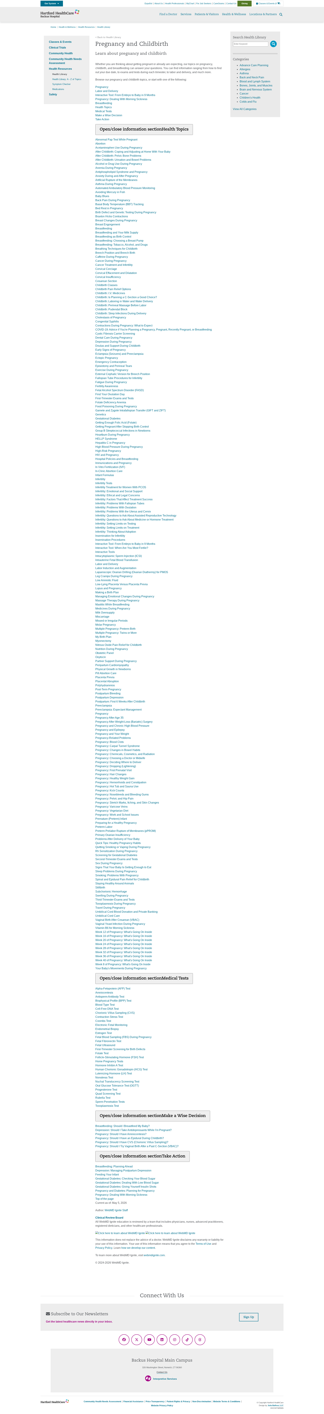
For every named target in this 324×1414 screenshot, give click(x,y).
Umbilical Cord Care (107, 915)
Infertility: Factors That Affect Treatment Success (124, 499)
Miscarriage (102, 616)
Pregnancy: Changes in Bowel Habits (117, 750)
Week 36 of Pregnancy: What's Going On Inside (123, 956)
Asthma (244, 73)
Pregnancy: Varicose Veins (111, 806)
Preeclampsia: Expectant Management (118, 709)
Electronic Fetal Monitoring (111, 1025)
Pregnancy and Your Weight (112, 733)
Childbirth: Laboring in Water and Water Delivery (124, 301)
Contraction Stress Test (109, 1016)
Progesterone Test (106, 1089)
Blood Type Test (105, 1004)
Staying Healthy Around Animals (114, 883)
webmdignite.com (154, 1255)
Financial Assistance (133, 1401)
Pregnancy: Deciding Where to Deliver (118, 762)
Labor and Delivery (106, 91)
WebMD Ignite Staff (116, 1210)
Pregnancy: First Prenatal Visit (113, 770)
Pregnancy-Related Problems (113, 737)
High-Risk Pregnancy (108, 450)
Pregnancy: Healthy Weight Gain (114, 778)
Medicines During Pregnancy (112, 608)
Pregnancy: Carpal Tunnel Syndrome (117, 746)
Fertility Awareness (106, 386)
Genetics (100, 414)
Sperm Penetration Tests (110, 1101)
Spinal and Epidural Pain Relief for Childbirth (122, 879)
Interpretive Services (165, 1378)
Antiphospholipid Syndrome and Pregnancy (121, 171)
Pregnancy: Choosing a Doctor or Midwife (120, 758)
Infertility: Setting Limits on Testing (115, 523)
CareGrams (218, 3)
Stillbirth (100, 887)
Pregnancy (101, 87)
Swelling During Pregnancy (111, 895)
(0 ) (277, 3)
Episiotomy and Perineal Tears (113, 366)
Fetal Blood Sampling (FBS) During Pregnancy (123, 1037)
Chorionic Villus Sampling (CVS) (115, 1012)
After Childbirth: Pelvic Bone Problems (118, 155)
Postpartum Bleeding (107, 693)
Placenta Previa (104, 677)
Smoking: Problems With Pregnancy (117, 875)
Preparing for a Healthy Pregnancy (116, 822)
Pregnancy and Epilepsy (110, 729)
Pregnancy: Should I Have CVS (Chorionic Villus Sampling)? (131, 1142)
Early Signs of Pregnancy (110, 349)
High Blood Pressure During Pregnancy (119, 446)
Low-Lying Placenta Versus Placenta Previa (121, 584)
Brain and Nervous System (256, 89)
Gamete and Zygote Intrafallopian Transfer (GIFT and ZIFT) (130, 410)
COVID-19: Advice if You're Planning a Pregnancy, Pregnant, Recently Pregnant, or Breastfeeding (153, 329)
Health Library (59, 74)
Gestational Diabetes (107, 418)
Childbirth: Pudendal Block (111, 309)
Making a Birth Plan (107, 592)
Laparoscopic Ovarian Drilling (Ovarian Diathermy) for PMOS (131, 572)
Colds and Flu (248, 101)
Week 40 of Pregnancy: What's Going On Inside (123, 960)
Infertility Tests (103, 483)
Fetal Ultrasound (105, 1045)
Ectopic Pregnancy (106, 357)
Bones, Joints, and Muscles (256, 85)
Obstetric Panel (104, 653)
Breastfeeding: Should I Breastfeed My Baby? (122, 1126)
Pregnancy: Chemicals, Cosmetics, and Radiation (125, 754)
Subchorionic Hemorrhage (111, 891)
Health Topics (103, 107)
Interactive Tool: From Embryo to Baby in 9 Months (125, 95)
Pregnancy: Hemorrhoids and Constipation (120, 782)
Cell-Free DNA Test (107, 1008)
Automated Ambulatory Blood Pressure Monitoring (125, 188)
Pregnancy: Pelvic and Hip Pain (114, 798)
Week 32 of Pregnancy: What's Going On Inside (123, 952)
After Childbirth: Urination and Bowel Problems (123, 159)
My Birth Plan (103, 636)
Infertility (100, 479)
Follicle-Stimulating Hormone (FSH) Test (119, 1057)
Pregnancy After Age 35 (109, 717)
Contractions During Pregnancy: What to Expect (123, 325)
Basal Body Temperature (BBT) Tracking (119, 204)
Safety (53, 94)
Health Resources (86, 27)
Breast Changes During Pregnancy (116, 220)
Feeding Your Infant (107, 1174)
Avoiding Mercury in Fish (110, 192)
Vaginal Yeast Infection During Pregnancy (120, 923)
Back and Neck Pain (252, 77)
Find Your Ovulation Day (110, 394)
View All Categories (244, 109)
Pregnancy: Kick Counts (109, 790)
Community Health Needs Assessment (102, 1401)
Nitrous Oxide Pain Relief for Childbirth (118, 644)
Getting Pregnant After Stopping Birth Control (122, 426)
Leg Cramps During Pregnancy (113, 576)
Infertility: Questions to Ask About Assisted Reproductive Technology (135, 515)
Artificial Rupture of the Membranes (116, 180)
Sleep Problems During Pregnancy (116, 871)
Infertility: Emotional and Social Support (118, 491)
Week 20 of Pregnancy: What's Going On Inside (123, 940)
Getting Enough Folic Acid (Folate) (116, 422)
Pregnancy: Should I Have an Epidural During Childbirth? (129, 1138)
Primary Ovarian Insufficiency (112, 835)
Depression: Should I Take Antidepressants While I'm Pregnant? (133, 1130)
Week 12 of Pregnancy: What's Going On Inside (123, 932)
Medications (58, 89)
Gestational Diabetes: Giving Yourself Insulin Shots (125, 1186)
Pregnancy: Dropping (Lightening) (115, 766)
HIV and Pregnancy (107, 454)
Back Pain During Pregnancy (112, 200)
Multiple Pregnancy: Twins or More (116, 632)
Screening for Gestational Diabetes (116, 855)
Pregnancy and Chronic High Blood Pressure (122, 725)
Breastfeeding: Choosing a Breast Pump (119, 240)
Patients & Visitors (207, 14)
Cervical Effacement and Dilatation (116, 273)
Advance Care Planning (254, 65)
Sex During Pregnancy (109, 863)
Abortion (100, 143)
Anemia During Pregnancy (111, 167)
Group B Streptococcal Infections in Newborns (122, 430)
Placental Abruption (107, 681)
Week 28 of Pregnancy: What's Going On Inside (123, 948)
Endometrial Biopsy (107, 1029)
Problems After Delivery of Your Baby (117, 839)
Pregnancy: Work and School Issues (117, 814)
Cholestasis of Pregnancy (110, 317)
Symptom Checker (61, 84)
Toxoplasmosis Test (107, 1105)
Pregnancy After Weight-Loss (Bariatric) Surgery (124, 721)
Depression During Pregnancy (113, 341)
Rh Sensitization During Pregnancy (116, 851)
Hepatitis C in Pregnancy (110, 442)
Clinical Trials (57, 47)
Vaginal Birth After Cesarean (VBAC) (117, 919)
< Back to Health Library (108, 37)
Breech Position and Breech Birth (115, 252)
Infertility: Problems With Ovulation (115, 507)
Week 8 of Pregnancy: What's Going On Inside (123, 964)
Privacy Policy (103, 1247)
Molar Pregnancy (105, 624)
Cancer (244, 93)
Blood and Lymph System (255, 81)
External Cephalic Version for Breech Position (122, 374)
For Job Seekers (203, 3)
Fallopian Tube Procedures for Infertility (118, 378)
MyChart (190, 3)
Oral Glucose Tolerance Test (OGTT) (117, 1085)
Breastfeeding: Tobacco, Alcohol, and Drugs (121, 244)
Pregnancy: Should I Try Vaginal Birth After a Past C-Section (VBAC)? (137, 1146)
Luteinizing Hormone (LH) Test (113, 1073)
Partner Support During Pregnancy (116, 661)
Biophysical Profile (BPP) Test (113, 1000)
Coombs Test (103, 1020)
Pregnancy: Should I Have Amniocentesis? (120, 1134)
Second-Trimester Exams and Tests (116, 859)
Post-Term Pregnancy (108, 689)
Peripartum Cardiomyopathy (112, 665)
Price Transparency (155, 1401)
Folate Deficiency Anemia (110, 402)
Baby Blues (102, 196)
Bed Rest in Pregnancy (109, 208)
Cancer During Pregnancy (111, 260)
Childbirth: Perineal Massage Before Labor (120, 305)
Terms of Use (203, 1243)
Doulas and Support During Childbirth (117, 345)
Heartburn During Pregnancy (112, 434)
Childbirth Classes (106, 285)
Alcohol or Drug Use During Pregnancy (118, 163)
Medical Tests (103, 111)
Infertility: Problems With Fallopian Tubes (119, 503)
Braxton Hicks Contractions (111, 216)
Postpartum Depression (109, 697)
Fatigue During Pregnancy (111, 382)
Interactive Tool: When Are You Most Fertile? (121, 547)
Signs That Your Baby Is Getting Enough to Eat (123, 867)
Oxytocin (100, 657)
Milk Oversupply (105, 612)
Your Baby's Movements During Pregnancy (121, 968)
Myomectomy (103, 640)
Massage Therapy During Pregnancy (117, 600)
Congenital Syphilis (107, 321)
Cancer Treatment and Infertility (114, 264)
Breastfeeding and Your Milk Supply (116, 232)
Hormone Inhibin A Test (109, 1065)
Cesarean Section (106, 281)
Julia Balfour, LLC (276, 1405)
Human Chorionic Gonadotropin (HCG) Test (121, 1069)
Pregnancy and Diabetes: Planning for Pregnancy (125, 1190)
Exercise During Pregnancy (111, 370)
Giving (244, 3)
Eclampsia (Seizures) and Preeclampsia (119, 353)
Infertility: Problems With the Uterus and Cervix (123, 511)
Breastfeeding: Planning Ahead (114, 1166)
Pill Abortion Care (105, 673)
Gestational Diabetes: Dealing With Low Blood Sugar (127, 1182)
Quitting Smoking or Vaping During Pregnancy (123, 847)
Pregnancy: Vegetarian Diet (111, 810)
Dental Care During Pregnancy (113, 337)
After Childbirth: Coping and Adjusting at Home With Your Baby (132, 151)
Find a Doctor (168, 14)
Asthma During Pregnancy (111, 184)
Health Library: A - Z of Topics (66, 79)
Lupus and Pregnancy (108, 588)
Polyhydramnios (105, 685)
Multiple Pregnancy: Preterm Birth (115, 628)
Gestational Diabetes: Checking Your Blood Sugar (125, 1178)
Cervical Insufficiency (108, 277)
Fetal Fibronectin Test (108, 1041)
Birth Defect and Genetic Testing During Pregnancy (125, 212)
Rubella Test (102, 1097)
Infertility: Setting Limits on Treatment (117, 527)
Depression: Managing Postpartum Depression (123, 1170)
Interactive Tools (105, 552)
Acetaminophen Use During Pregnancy (118, 147)
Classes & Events (266, 3)
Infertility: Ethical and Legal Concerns (117, 495)
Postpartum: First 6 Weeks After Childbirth (120, 701)
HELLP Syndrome (106, 438)
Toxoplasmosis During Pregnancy (115, 903)
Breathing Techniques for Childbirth (116, 248)
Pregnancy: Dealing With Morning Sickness (121, 99)
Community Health (61, 53)
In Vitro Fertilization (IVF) (110, 467)
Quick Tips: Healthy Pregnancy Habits (118, 843)
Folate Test (102, 1053)
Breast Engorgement (107, 224)
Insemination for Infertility (110, 535)
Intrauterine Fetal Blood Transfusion (116, 560)
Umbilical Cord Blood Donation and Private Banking (126, 911)
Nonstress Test (104, 1077)
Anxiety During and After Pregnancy (116, 176)
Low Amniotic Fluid (106, 580)
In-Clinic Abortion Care (109, 471)
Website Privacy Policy (162, 1405)
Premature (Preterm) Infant (111, 818)
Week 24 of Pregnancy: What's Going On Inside (123, 944)
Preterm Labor (103, 826)
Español (148, 3)
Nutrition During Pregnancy (111, 649)
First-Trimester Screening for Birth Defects (120, 1049)
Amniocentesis (104, 992)
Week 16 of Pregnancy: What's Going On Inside (123, 936)
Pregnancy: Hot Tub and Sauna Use (117, 786)
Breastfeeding (103, 103)
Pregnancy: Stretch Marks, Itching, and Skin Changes (127, 802)
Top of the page (104, 1198)
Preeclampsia (103, 705)
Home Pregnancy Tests (109, 1061)
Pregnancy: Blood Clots (109, 742)
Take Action (102, 119)
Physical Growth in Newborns (113, 669)
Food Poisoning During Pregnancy (116, 406)
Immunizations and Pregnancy (113, 463)
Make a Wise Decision (108, 115)
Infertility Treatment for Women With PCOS (120, 487)
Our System (51, 3)
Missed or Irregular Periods (111, 620)
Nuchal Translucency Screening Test (117, 1081)
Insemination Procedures (110, 539)
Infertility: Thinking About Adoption (115, 531)
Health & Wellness (234, 14)
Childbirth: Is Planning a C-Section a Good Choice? (126, 297)
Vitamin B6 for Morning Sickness (114, 927)
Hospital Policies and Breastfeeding (116, 459)
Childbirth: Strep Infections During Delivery (120, 313)
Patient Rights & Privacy (178, 1401)
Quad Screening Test (107, 1093)
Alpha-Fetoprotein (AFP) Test (112, 988)
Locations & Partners (263, 14)
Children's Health (250, 97)
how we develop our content (138, 1247)
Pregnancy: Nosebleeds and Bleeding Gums (122, 794)
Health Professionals (174, 3)
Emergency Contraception (111, 361)
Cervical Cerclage (106, 269)
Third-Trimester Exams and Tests (115, 899)
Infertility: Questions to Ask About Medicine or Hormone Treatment (134, 519)
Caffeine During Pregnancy (111, 256)
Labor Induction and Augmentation (115, 568)
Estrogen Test (103, 1033)
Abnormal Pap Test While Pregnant (116, 139)
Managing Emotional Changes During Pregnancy (124, 596)
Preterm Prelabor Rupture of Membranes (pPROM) (125, 830)
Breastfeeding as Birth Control (113, 236)
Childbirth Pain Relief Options (113, 289)
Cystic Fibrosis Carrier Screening (115, 333)
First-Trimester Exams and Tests (114, 398)
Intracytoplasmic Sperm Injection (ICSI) (118, 556)
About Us (158, 3)
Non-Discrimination (201, 1401)
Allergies (245, 69)
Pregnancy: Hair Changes (110, 774)
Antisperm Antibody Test (109, 996)
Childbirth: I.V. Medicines (110, 293)
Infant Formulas (104, 475)
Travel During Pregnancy (110, 907)
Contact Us (231, 3)
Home (53, 27)
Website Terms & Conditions (226, 1401)
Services (186, 14)
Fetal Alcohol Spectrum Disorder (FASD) (119, 390)
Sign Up (249, 1317)
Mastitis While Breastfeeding (112, 604)
